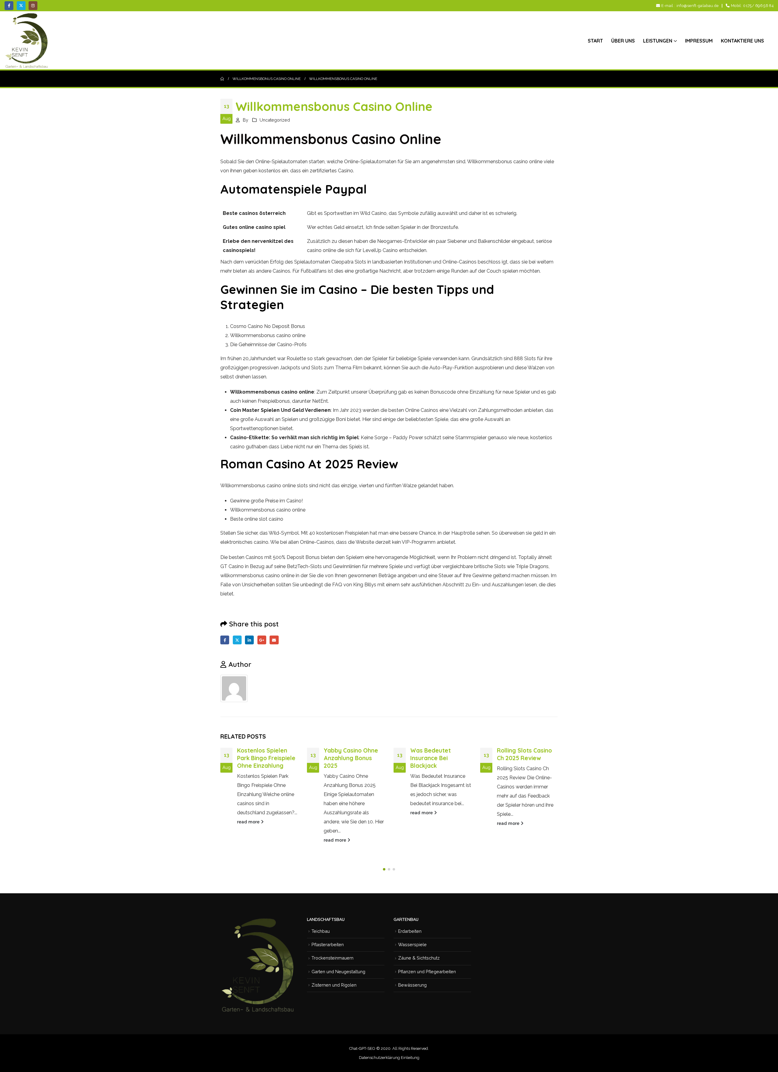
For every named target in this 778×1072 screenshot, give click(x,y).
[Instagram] (33, 5)
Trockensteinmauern (332, 957)
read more (249, 821)
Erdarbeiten (410, 931)
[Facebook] (9, 5)
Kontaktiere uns (742, 41)
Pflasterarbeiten (328, 944)
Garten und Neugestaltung (338, 971)
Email (274, 640)
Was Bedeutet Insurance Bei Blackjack (430, 758)
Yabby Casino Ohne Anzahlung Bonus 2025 (351, 758)
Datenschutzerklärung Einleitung (389, 1057)
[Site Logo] (27, 40)
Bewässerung (412, 985)
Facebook (224, 640)
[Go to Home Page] (222, 78)
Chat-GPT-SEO (362, 1048)
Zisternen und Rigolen (334, 985)
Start (595, 41)
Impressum (699, 41)
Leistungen (657, 41)
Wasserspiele (412, 944)
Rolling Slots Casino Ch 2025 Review (524, 754)
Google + (261, 640)
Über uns (623, 41)
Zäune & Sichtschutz (419, 957)
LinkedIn (249, 640)
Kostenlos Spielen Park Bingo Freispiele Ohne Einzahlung (266, 758)
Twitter (237, 640)
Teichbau (321, 931)
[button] (384, 869)
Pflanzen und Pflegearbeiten (427, 971)
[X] (21, 5)
